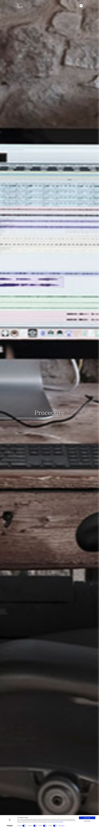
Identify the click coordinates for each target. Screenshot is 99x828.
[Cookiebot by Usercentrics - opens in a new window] (10, 826)
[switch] (35, 826)
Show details (61, 825)
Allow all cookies (87, 817)
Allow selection (87, 820)
